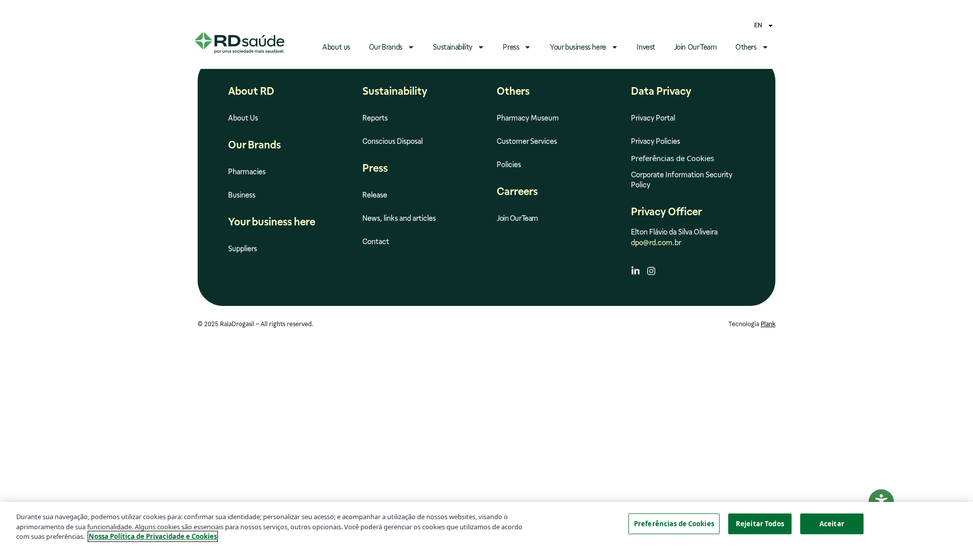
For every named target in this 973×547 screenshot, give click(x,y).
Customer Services (527, 141)
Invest (646, 47)
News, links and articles (399, 218)
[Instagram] (651, 271)
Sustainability (452, 47)
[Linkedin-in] (635, 271)
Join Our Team (695, 47)
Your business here (578, 47)
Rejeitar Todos (760, 523)
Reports (375, 118)
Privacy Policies (655, 141)
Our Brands (385, 47)
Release (374, 195)
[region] (486, 524)
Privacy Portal (653, 118)
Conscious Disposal (392, 141)
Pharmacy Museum (528, 118)
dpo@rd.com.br (656, 243)
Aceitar (831, 523)
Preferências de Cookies (674, 523)
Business (241, 195)
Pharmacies (247, 172)
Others (746, 47)
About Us (243, 118)
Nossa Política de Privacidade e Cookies (153, 536)
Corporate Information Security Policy (681, 180)
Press (511, 47)
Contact (375, 242)
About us (336, 47)
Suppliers (242, 249)
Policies (509, 165)
